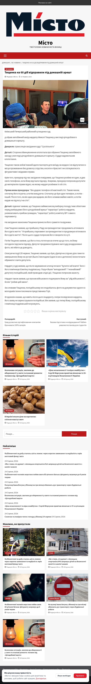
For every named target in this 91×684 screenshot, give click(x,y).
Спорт (51, 553)
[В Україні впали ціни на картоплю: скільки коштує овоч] (24, 400)
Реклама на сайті (44, 3)
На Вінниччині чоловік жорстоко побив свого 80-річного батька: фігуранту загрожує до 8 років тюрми (45, 475)
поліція (8, 598)
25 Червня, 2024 (26, 77)
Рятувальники (10, 553)
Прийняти (80, 676)
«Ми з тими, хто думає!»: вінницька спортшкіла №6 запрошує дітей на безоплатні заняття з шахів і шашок (43, 465)
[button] (5, 55)
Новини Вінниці (54, 598)
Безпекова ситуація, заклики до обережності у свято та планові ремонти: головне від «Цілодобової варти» (23, 373)
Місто (45, 43)
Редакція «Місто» (12, 77)
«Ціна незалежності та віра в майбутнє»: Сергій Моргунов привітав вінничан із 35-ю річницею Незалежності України (67, 373)
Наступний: (68, 322)
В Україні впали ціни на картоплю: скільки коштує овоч (20, 418)
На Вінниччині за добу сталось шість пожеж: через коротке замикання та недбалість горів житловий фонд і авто (43, 454)
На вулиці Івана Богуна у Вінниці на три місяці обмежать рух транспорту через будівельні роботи (43, 486)
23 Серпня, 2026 (25, 423)
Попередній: (23, 322)
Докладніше (41, 678)
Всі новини (9, 69)
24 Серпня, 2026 (25, 379)
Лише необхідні (64, 676)
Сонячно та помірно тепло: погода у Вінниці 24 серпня (28, 517)
